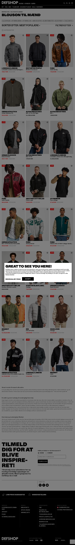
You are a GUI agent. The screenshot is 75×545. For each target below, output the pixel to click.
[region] (38, 272)
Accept (28, 279)
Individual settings (13, 279)
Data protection (9, 275)
